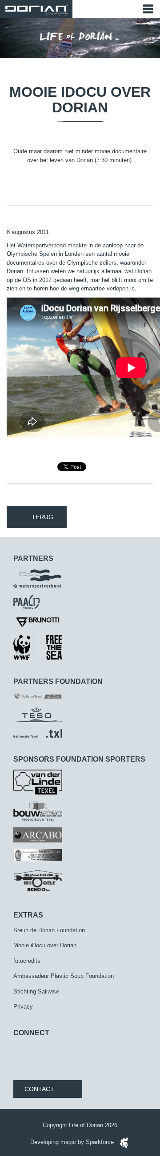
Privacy (23, 1006)
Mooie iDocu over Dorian (44, 945)
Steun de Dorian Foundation (49, 930)
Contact (39, 1088)
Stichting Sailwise (36, 991)
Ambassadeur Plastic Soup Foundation (63, 976)
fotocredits (26, 960)
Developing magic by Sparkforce (73, 1142)
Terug (42, 516)
